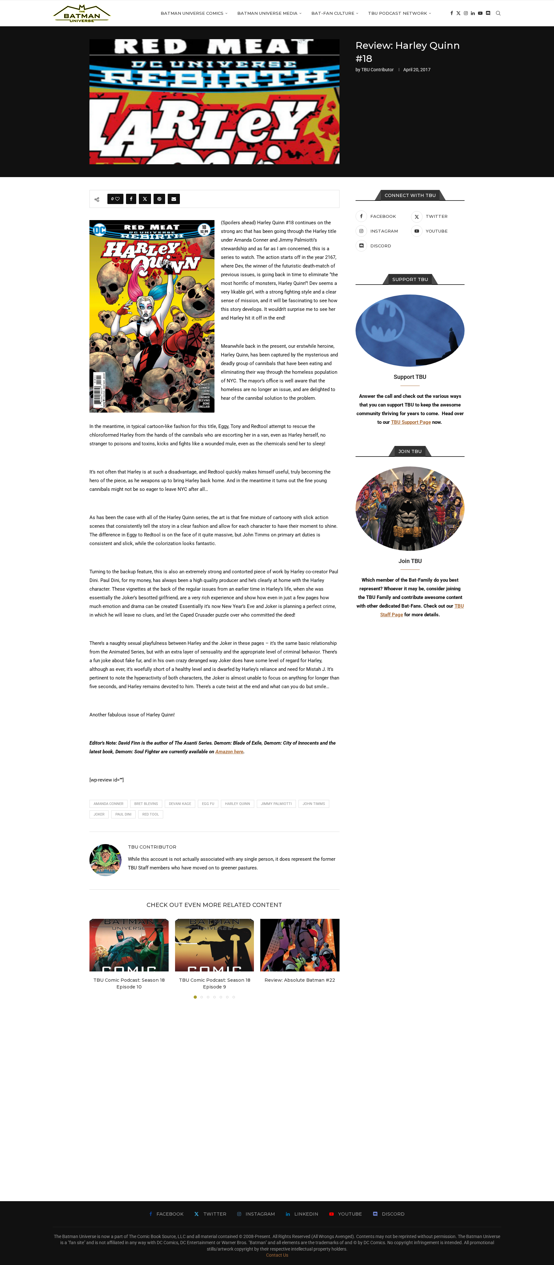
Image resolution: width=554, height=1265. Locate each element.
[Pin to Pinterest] (159, 199)
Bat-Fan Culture (332, 13)
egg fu (208, 804)
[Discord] (488, 13)
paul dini (123, 814)
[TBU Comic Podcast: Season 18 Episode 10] (129, 945)
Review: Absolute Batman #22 (300, 980)
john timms (314, 804)
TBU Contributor (377, 69)
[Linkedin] (473, 13)
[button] (98, 958)
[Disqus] (214, 1090)
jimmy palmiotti (276, 804)
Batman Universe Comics (192, 13)
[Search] (498, 13)
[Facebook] (451, 13)
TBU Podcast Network (397, 13)
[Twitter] (458, 13)
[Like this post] (117, 199)
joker (99, 814)
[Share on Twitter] (145, 199)
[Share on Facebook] (131, 199)
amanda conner (108, 804)
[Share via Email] (174, 199)
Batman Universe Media (267, 13)
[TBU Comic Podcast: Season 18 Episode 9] (214, 945)
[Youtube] (480, 13)
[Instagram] (466, 13)
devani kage (180, 804)
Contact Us (277, 1255)
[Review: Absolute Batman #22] (300, 945)
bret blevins (146, 804)
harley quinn (237, 804)
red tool (150, 814)
